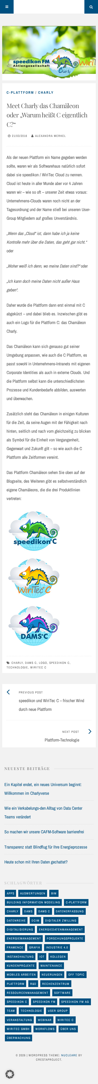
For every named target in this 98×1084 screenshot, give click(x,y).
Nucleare (69, 1055)
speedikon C (59, 663)
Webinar (45, 1020)
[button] (10, 1074)
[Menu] (7, 7)
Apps (10, 893)
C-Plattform (20, 92)
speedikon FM (44, 1002)
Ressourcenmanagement (27, 993)
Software (62, 993)
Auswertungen (32, 893)
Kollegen (58, 957)
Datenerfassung (70, 911)
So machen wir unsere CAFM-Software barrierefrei (44, 832)
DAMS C (31, 663)
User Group (58, 1011)
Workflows (45, 1029)
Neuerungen (52, 974)
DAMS (28, 911)
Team (11, 1011)
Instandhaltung (20, 957)
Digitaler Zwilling (60, 920)
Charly (46, 92)
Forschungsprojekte (65, 938)
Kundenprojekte (21, 965)
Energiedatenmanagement (61, 929)
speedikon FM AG (75, 1002)
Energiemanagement (24, 938)
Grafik (34, 947)
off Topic (76, 974)
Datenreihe (16, 920)
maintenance (51, 965)
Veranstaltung (19, 1020)
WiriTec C (38, 667)
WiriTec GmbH (18, 1029)
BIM (54, 893)
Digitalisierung (20, 929)
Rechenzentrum (55, 984)
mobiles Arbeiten (21, 974)
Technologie (17, 667)
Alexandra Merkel (50, 136)
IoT (42, 957)
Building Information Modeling (33, 902)
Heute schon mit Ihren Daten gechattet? (36, 862)
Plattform (15, 984)
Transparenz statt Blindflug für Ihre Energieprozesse (45, 847)
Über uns (68, 1029)
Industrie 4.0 (57, 947)
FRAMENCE (15, 947)
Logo (43, 663)
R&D (33, 984)
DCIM (35, 920)
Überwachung (18, 1038)
